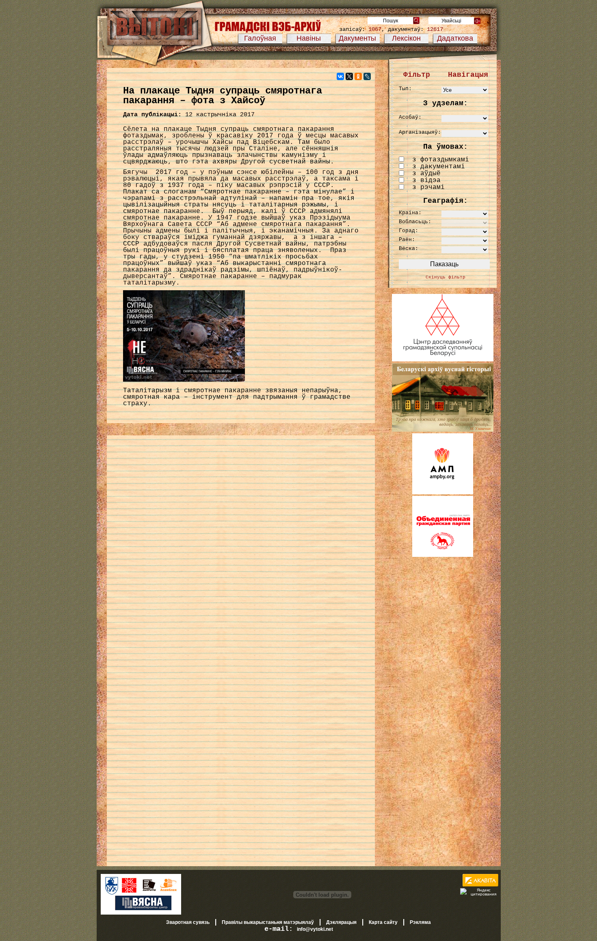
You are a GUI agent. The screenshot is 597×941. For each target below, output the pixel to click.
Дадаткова (455, 38)
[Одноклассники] (358, 76)
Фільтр (416, 75)
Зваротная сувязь (188, 922)
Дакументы (357, 38)
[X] (349, 76)
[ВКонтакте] (340, 76)
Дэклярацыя (341, 922)
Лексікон (406, 38)
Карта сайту (383, 922)
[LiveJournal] (367, 76)
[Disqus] (241, 545)
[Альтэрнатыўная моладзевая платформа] (442, 492)
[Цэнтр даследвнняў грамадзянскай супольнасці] (442, 359)
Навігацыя (468, 75)
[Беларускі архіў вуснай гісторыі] (442, 430)
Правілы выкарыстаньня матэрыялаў (268, 922)
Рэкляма (420, 922)
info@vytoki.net (315, 929)
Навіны (308, 38)
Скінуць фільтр (445, 277)
